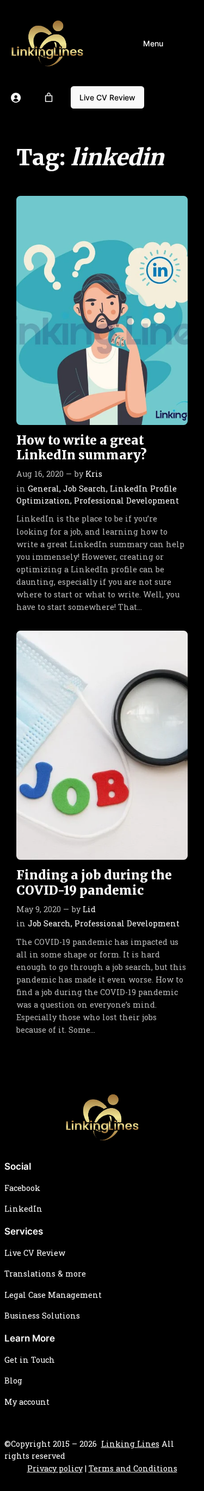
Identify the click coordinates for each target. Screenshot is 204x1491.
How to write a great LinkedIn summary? (81, 448)
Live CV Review (107, 97)
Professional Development (126, 500)
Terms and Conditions (133, 1468)
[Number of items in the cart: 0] (49, 97)
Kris (93, 474)
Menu (153, 43)
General (43, 488)
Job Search (84, 488)
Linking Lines (130, 1444)
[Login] (15, 97)
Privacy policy (55, 1468)
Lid (89, 909)
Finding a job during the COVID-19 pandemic (94, 882)
